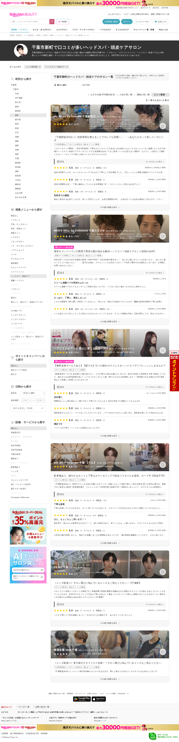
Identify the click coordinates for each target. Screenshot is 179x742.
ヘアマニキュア (17, 250)
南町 (17, 145)
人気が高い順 (126, 94)
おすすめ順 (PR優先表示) (103, 94)
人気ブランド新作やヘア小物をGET (62, 718)
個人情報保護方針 (17, 733)
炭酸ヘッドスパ (17, 280)
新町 (51, 35)
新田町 (18, 111)
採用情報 (44, 733)
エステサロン (62, 30)
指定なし (14, 216)
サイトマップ (80, 693)
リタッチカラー (17, 241)
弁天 (17, 132)
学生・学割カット (18, 229)
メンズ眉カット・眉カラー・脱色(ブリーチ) (27, 338)
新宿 (17, 107)
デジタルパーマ (17, 259)
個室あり (14, 458)
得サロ (14, 374)
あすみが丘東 (20, 197)
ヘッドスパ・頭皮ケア (64, 35)
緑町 (17, 171)
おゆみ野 (19, 193)
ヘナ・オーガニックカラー (22, 246)
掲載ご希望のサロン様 (160, 14)
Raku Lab (163, 30)
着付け (14, 298)
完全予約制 (15, 445)
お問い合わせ (92, 693)
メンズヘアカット (18, 315)
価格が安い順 (143, 94)
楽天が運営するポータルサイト (106, 718)
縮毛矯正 (14, 263)
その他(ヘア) (16, 311)
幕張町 (18, 163)
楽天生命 (156, 8)
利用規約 (70, 693)
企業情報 (4, 733)
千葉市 (45, 35)
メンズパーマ (16, 324)
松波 (17, 128)
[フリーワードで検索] (52, 21)
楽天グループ (145, 8)
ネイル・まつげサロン (42, 30)
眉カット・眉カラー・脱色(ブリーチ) (27, 302)
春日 (17, 124)
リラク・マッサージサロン (83, 30)
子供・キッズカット (19, 224)
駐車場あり (15, 467)
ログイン (127, 22)
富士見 (18, 102)
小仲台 (18, 180)
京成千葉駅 (86, 85)
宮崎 (17, 137)
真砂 (17, 154)
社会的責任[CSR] (32, 733)
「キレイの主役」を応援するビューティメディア (20, 718)
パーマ (14, 254)
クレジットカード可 (19, 480)
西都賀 (18, 189)
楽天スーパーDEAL (19, 370)
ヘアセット (15, 289)
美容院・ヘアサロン (19, 30)
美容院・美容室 (15, 35)
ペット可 (14, 471)
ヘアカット (15, 220)
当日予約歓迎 (16, 450)
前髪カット (15, 233)
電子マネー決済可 (18, 489)
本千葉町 (19, 98)
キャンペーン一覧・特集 (144, 30)
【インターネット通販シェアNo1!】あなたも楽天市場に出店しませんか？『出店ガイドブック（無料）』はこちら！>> (62, 712)
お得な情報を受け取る (140, 14)
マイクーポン (144, 22)
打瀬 (17, 158)
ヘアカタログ (105, 30)
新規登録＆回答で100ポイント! (127, 8)
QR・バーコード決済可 (21, 484)
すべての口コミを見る (154, 161)
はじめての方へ (114, 14)
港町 (17, 141)
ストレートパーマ (18, 267)
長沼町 (18, 167)
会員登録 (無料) (111, 22)
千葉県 (38, 35)
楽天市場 (165, 8)
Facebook (121, 693)
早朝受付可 (15, 432)
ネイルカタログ (122, 30)
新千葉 (18, 119)
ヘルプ (126, 14)
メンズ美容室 (28, 35)
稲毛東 (18, 176)
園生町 (18, 184)
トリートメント (17, 272)
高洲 (17, 150)
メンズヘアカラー (18, 319)
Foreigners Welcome (20, 497)
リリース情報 (111, 693)
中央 (17, 94)
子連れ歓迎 (15, 454)
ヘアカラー (15, 237)
